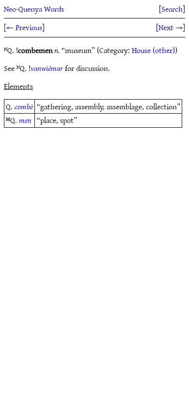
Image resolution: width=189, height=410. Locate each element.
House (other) (153, 50)
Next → (170, 27)
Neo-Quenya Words (34, 9)
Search (172, 9)
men (25, 120)
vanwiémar (47, 68)
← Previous (24, 27)
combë (24, 106)
